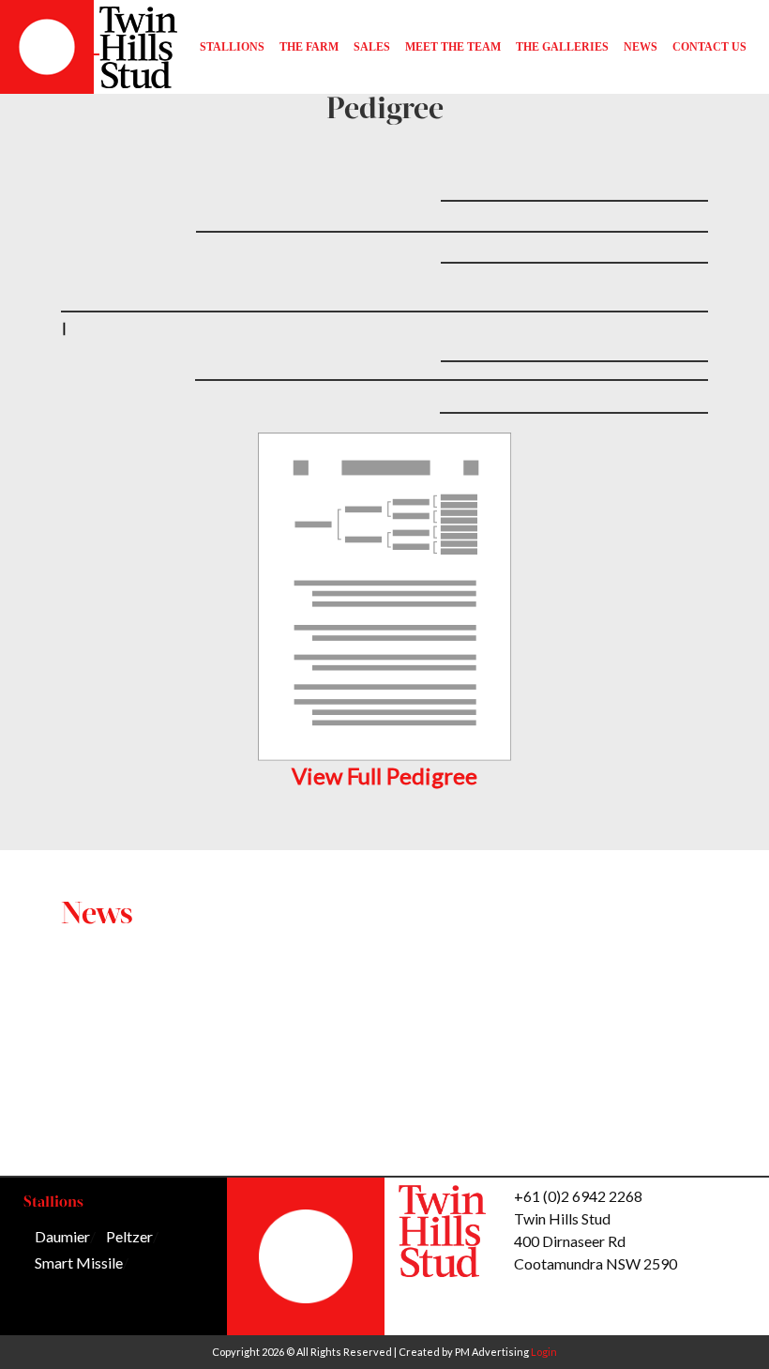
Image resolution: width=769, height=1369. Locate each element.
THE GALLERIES (562, 46)
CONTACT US (709, 46)
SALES (372, 46)
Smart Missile (79, 1262)
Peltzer (129, 1236)
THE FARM (309, 46)
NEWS (640, 46)
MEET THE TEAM (453, 46)
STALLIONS (232, 46)
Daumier (62, 1236)
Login (544, 1352)
